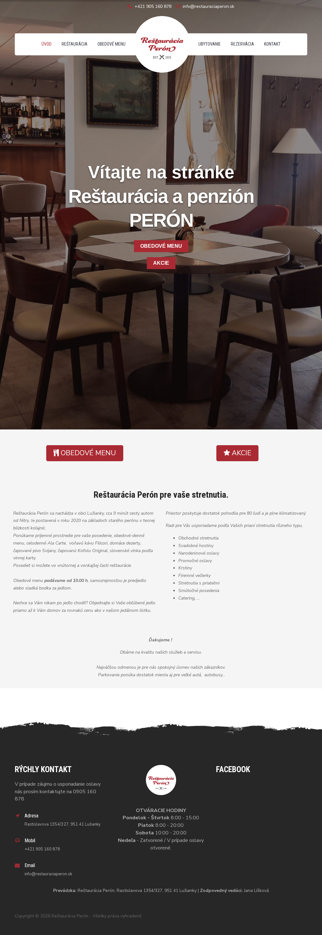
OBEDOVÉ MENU (161, 246)
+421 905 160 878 (153, 6)
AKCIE (161, 263)
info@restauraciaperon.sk (208, 6)
